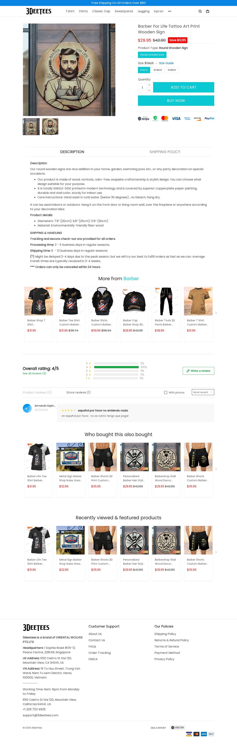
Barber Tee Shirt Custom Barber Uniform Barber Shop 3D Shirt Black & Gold (69, 323)
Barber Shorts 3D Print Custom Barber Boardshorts (102, 478)
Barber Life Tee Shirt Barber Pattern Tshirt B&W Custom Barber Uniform (37, 478)
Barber (131, 278)
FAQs (92, 646)
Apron (158, 11)
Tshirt (70, 11)
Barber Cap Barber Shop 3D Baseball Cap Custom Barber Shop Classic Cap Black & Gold (134, 323)
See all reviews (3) (34, 373)
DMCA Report (158, 727)
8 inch (149, 63)
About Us (95, 634)
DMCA (93, 659)
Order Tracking (100, 653)
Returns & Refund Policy (171, 640)
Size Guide (166, 63)
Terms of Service (166, 646)
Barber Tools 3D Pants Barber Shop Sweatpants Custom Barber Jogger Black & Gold (166, 323)
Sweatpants (124, 11)
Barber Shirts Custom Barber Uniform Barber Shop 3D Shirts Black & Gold (101, 323)
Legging (144, 11)
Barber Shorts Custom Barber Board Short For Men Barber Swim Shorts (198, 478)
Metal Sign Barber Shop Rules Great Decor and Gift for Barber (70, 478)
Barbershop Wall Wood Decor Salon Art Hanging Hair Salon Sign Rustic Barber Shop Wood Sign (166, 478)
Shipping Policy (165, 634)
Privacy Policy (164, 659)
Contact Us (97, 640)
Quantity (144, 79)
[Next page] (216, 314)
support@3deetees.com (40, 715)
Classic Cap (101, 11)
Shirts (83, 11)
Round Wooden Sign (173, 48)
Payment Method (167, 653)
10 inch (158, 70)
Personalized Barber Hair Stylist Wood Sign (134, 478)
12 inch (172, 70)
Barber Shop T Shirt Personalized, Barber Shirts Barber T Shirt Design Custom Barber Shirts (37, 323)
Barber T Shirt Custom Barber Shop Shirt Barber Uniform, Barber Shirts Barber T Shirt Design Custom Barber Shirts (198, 323)
